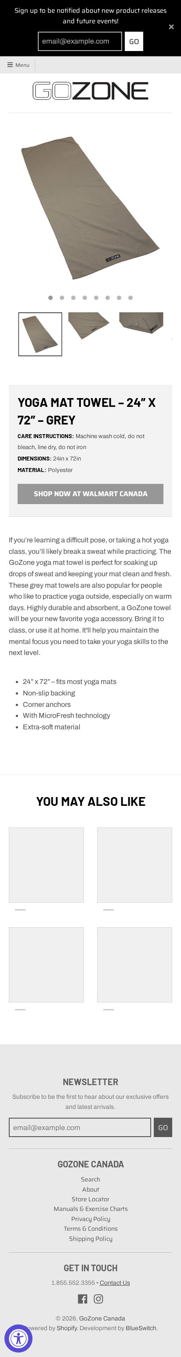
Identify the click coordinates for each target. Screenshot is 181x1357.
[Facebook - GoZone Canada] (82, 1299)
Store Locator (90, 1199)
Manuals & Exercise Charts (91, 1209)
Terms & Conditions (91, 1228)
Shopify (66, 1328)
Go (134, 41)
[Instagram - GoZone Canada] (98, 1299)
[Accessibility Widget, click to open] (18, 1338)
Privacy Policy (90, 1219)
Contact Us (115, 1283)
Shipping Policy (90, 1239)
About (90, 1189)
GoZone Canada (102, 1318)
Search (90, 1179)
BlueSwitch (141, 1328)
